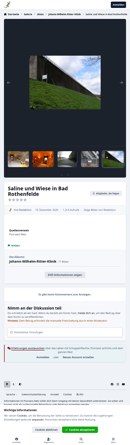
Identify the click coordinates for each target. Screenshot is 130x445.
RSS (81, 394)
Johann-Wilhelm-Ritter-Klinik (32, 261)
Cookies (67, 394)
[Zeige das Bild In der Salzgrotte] (18, 159)
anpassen (38, 419)
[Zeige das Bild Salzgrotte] (43, 159)
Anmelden (42, 357)
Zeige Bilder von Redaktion (100, 210)
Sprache (11, 394)
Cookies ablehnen (46, 429)
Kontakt (54, 394)
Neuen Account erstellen (78, 357)
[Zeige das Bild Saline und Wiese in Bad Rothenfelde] (113, 159)
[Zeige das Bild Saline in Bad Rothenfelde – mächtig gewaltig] (67, 159)
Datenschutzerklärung (34, 394)
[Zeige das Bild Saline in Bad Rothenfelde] (90, 159)
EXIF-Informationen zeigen (65, 275)
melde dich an (86, 313)
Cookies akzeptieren (82, 429)
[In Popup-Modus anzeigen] (65, 82)
